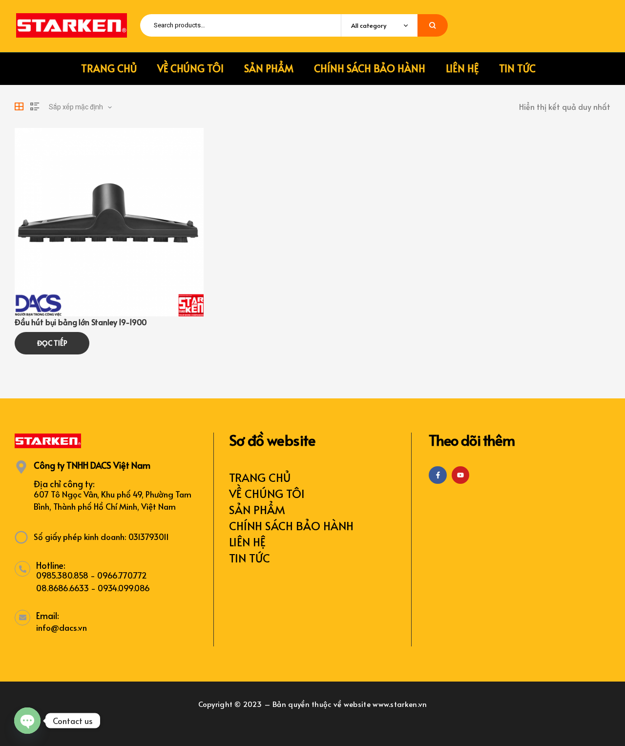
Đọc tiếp (52, 343)
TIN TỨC (249, 557)
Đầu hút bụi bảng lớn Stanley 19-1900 (81, 321)
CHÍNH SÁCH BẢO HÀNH (291, 525)
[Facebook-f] (437, 475)
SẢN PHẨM (257, 509)
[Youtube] (460, 475)
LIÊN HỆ (247, 541)
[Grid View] (19, 106)
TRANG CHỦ (260, 477)
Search (432, 25)
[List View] (34, 106)
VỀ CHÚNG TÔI (267, 493)
